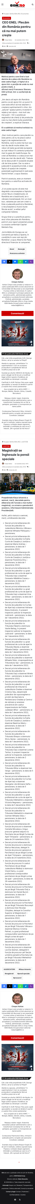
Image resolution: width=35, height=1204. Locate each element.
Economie (25, 14)
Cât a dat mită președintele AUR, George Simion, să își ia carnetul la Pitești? (17, 359)
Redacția (19, 1185)
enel (12, 249)
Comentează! (17, 313)
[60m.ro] (17, 4)
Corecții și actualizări (27, 1188)
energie (22, 249)
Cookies (23, 1195)
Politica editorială (15, 1188)
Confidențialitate (15, 1195)
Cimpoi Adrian (8, 40)
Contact (18, 1191)
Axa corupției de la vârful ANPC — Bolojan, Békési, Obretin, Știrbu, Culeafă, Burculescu (17, 391)
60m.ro (11, 1182)
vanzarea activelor (18, 253)
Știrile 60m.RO (15, 14)
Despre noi (12, 1185)
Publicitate (25, 1191)
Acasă (6, 14)
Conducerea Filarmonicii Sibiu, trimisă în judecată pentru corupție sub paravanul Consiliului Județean (17, 413)
